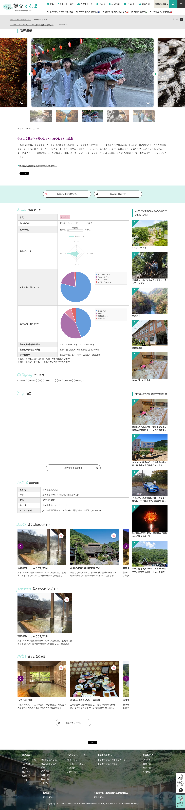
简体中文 (147, 767)
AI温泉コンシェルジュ (49, 765)
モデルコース (28, 763)
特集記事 (26, 775)
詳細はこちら (48, 797)
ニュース (45, 778)
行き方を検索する (118, 194)
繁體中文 (147, 763)
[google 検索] (173, 4)
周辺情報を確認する (73, 468)
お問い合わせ (73, 771)
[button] (30, 74)
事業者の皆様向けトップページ (112, 759)
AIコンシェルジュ (49, 759)
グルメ (25, 767)
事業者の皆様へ (161, 4)
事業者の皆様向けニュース (110, 763)
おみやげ (26, 771)
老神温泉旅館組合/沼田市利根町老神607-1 (38, 165)
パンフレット (47, 782)
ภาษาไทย (147, 771)
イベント (26, 779)
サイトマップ (73, 759)
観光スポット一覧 (73, 722)
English (146, 759)
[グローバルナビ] (181, 4)
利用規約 (71, 767)
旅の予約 (45, 774)
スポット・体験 (29, 759)
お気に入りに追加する (67, 194)
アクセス (45, 770)
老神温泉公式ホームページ (55, 505)
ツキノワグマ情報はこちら (20, 20)
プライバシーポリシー (77, 763)
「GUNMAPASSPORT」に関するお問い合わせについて (31, 25)
